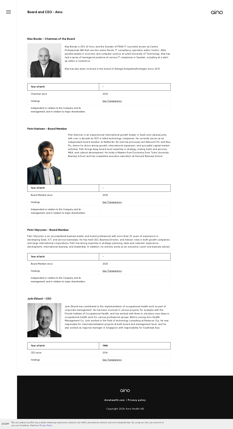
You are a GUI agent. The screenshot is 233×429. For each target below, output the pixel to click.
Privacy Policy (46, 425)
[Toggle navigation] (8, 12)
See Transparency (112, 101)
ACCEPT (5, 424)
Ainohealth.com (114, 400)
